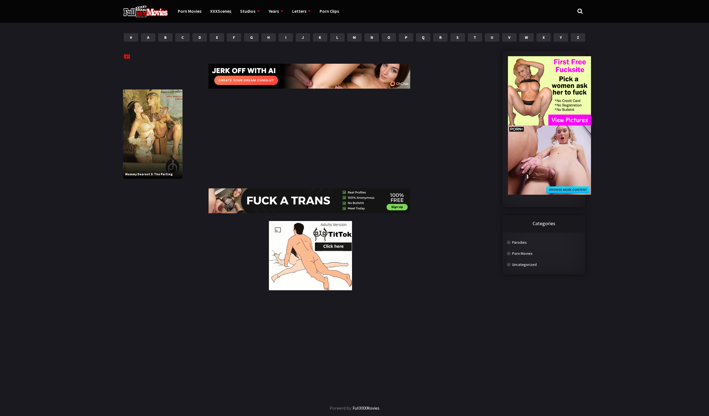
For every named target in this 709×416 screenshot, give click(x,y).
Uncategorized (524, 264)
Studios (247, 11)
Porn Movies (189, 11)
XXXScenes (220, 11)
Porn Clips (329, 11)
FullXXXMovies (366, 408)
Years (274, 11)
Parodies (519, 242)
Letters (299, 11)
